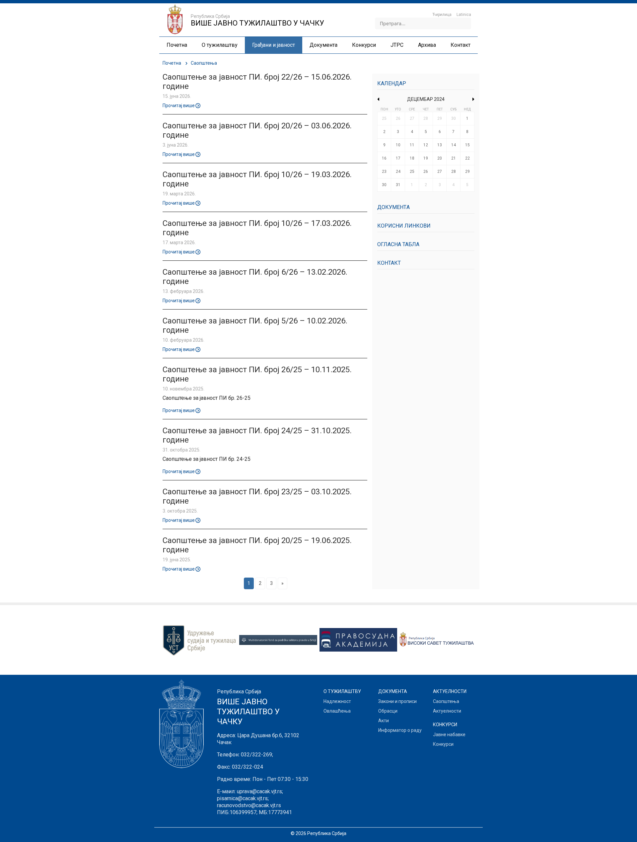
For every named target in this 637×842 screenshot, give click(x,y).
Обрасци (387, 711)
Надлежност (337, 701)
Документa (393, 207)
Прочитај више (179, 105)
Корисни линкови (404, 226)
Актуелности (447, 711)
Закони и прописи (397, 701)
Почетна (172, 63)
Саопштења (446, 701)
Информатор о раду (400, 730)
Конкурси (443, 744)
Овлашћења (337, 711)
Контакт (389, 263)
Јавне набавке (449, 734)
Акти (383, 720)
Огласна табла (398, 244)
